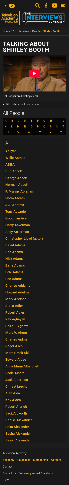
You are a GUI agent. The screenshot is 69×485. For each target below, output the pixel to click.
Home (6, 31)
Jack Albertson (16, 380)
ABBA (10, 164)
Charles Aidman (17, 339)
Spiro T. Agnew (16, 326)
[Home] (34, 19)
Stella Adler (14, 306)
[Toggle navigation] (63, 6)
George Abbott (16, 178)
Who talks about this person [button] (22, 104)
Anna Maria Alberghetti (22, 366)
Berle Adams (15, 265)
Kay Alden (13, 400)
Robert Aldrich (16, 407)
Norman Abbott (16, 185)
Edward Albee (15, 360)
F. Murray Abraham (19, 191)
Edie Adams (14, 272)
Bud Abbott (13, 171)
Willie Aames (15, 158)
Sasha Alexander (18, 434)
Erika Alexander (17, 427)
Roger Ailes (14, 346)
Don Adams (14, 252)
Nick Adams (14, 259)
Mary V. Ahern (16, 333)
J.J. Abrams (14, 205)
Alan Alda (12, 393)
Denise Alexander (18, 420)
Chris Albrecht (16, 386)
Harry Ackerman (17, 225)
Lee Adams (13, 279)
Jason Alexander (18, 440)
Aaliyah (11, 151)
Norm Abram (15, 198)
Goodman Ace (16, 218)
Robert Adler (14, 312)
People (36, 31)
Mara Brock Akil (17, 353)
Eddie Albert (14, 373)
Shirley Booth (51, 31)
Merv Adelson (15, 299)
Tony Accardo (15, 212)
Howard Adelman (18, 292)
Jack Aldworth (16, 413)
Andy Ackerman (17, 232)
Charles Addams (17, 286)
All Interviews (21, 31)
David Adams (15, 245)
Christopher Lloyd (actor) (24, 238)
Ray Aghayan (15, 319)
